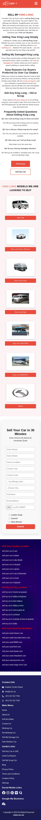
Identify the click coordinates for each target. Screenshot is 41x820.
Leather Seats (16, 515)
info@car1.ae (10, 692)
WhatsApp (20, 164)
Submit (20, 526)
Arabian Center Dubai (14, 687)
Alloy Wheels (16, 522)
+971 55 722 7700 (12, 696)
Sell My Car (20, 172)
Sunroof (14, 518)
